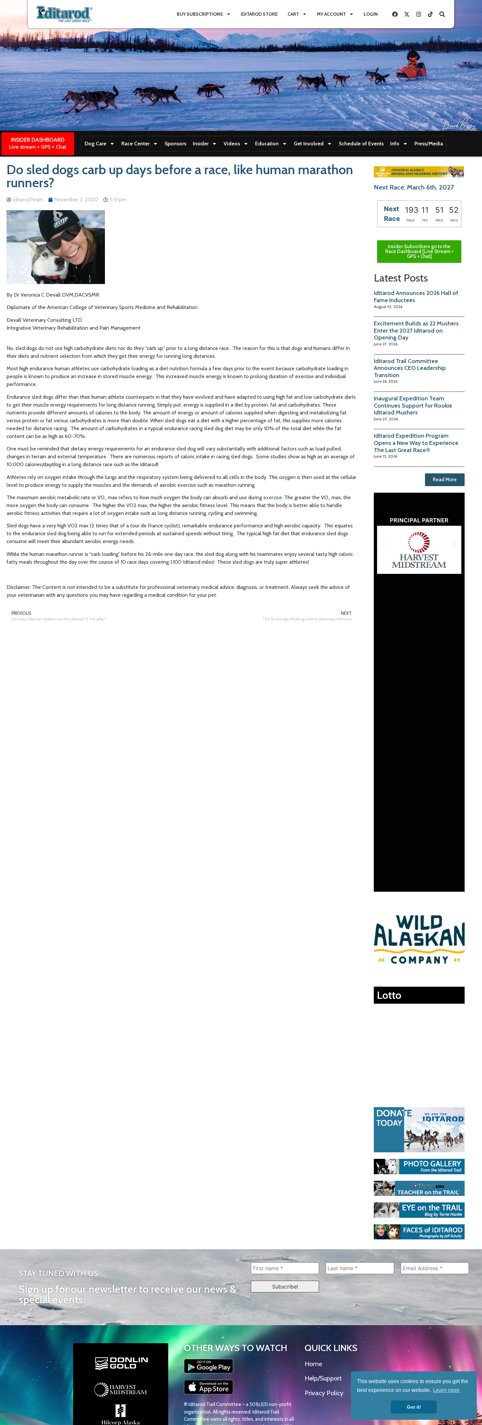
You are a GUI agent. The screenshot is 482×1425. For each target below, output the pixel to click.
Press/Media (428, 143)
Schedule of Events (361, 143)
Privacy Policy (324, 1393)
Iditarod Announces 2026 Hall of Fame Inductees (416, 296)
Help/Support (323, 1378)
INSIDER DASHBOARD (38, 140)
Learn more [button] (446, 1390)
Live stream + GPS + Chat (37, 147)
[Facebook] (394, 14)
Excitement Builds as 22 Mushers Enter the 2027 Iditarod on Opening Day (416, 330)
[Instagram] (418, 14)
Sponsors (175, 143)
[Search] (442, 14)
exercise (272, 497)
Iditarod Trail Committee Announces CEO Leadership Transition (410, 368)
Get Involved (309, 143)
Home (313, 1364)
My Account (331, 14)
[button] (383, 544)
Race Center (135, 143)
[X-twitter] (406, 14)
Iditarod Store (259, 14)
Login (371, 14)
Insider (201, 143)
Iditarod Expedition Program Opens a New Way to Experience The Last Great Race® (416, 442)
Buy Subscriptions (200, 14)
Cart (293, 14)
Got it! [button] (414, 1407)
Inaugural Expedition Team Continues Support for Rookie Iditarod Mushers (413, 405)
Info (394, 143)
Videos (232, 143)
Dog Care (95, 143)
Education (267, 143)
